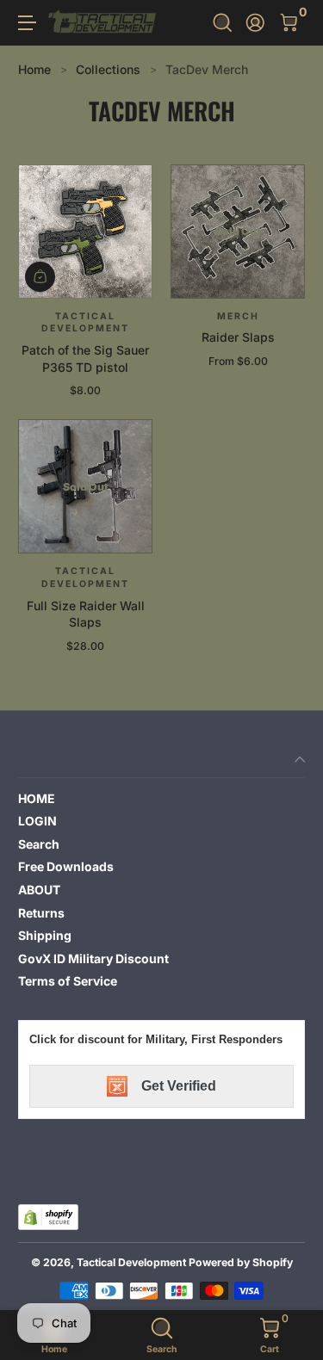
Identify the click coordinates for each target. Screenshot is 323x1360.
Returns (41, 913)
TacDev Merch (206, 69)
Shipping (44, 935)
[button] (222, 23)
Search (38, 844)
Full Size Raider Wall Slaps (86, 614)
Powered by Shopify (241, 1262)
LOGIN (37, 820)
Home (34, 69)
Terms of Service (67, 981)
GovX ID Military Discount (93, 958)
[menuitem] (161, 798)
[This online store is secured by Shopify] (48, 1217)
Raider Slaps (238, 337)
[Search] (222, 23)
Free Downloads (66, 866)
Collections (108, 69)
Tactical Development (131, 1262)
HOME (36, 798)
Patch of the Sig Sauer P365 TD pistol (85, 358)
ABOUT (39, 889)
